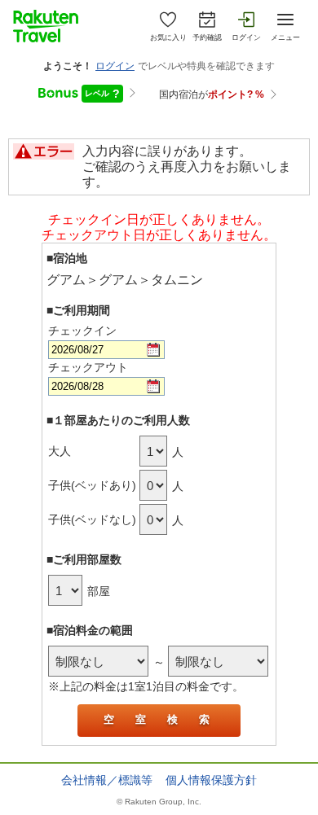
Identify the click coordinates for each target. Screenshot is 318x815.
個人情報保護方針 (211, 780)
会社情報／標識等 (106, 780)
